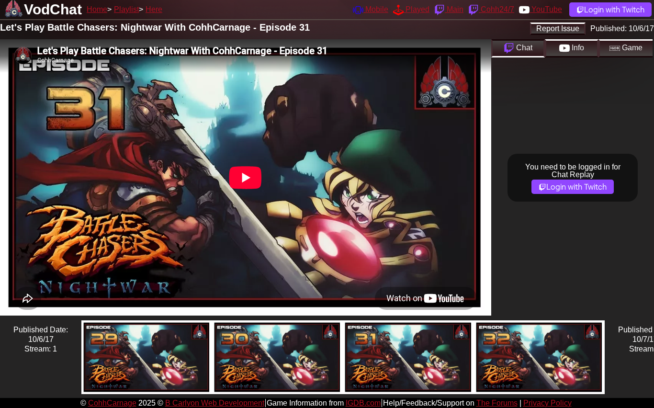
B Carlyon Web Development (214, 403)
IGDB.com (363, 403)
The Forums (497, 403)
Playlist (126, 9)
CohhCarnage (112, 403)
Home (97, 9)
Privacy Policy (547, 403)
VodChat (53, 9)
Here (154, 9)
